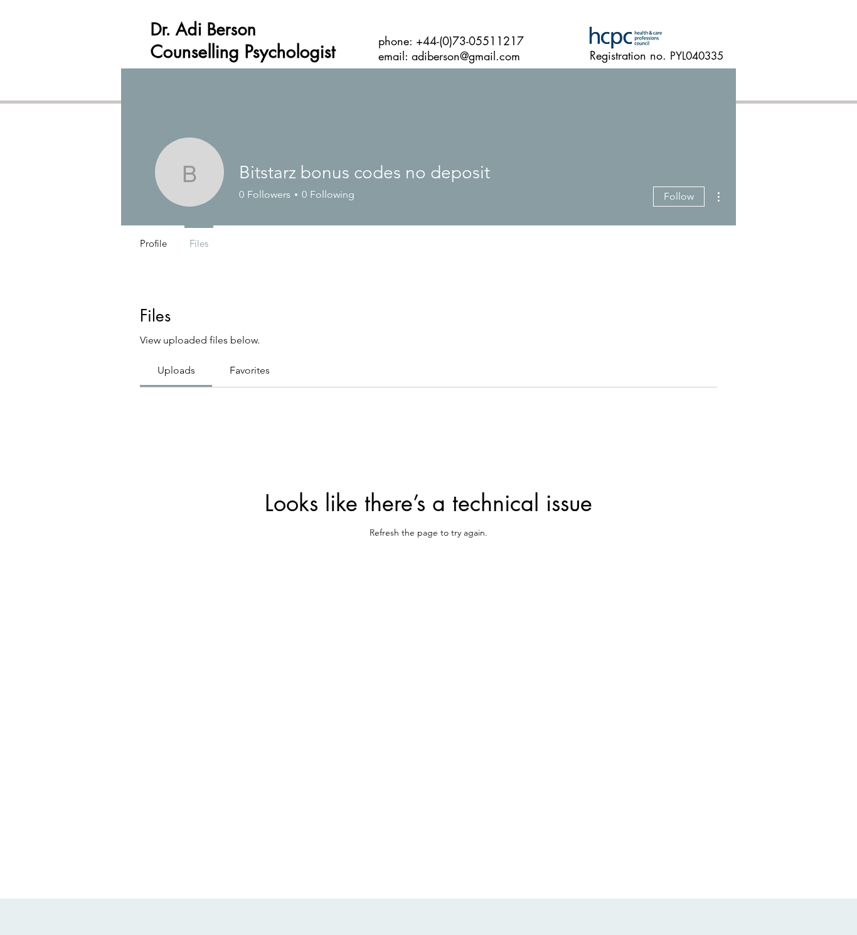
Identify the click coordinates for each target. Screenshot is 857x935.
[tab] (176, 370)
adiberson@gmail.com (466, 55)
